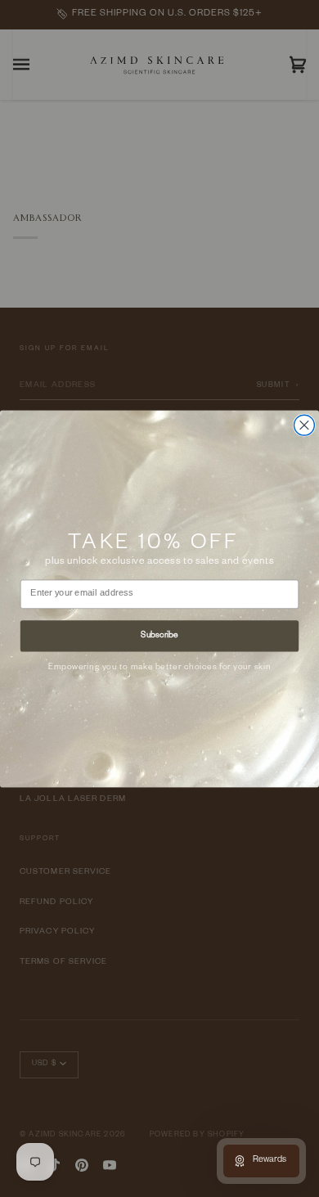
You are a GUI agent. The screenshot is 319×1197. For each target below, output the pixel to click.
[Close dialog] (304, 425)
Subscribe (159, 635)
